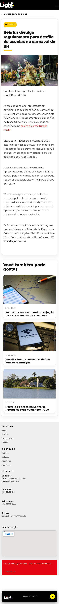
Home (4, 431)
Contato (5, 442)
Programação (7, 438)
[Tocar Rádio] (52, 596)
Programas (6, 461)
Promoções (6, 465)
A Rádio (5, 435)
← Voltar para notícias (14, 13)
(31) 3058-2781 (8, 492)
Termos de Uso (10, 572)
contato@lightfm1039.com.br (14, 516)
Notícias (10, 25)
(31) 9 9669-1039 (9, 504)
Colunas (5, 457)
